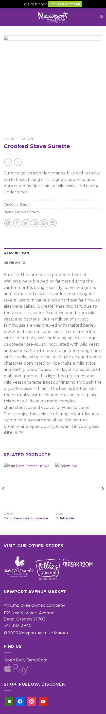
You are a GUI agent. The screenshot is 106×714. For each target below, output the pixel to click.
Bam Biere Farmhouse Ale (26, 518)
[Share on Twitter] (26, 223)
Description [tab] (16, 253)
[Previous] (3, 498)
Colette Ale (64, 518)
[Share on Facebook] (17, 223)
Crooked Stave (26, 212)
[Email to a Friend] (35, 223)
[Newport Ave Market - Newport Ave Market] (53, 17)
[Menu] (102, 17)
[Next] (102, 498)
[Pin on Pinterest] (44, 223)
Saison (28, 139)
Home (10, 139)
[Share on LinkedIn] (53, 223)
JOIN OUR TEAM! (65, 4)
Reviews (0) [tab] (15, 262)
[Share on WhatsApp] (8, 223)
